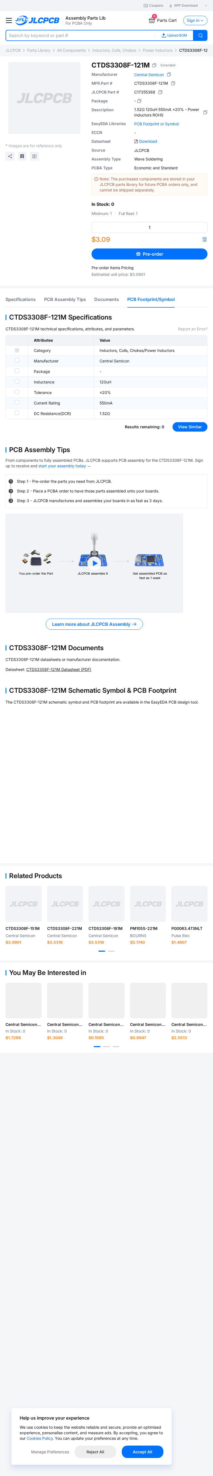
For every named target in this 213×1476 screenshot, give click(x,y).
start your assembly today (62, 465)
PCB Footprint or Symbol (156, 123)
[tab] (21, 299)
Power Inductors (158, 50)
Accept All (142, 1451)
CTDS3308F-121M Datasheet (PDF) (58, 669)
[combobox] (80, 35)
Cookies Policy (40, 1438)
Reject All (95, 1451)
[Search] (200, 35)
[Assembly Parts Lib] (38, 20)
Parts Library (38, 50)
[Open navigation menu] (9, 20)
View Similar (190, 426)
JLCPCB (13, 50)
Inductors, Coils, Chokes (114, 50)
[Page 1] (101, 951)
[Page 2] (111, 951)
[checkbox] (17, 350)
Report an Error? (192, 328)
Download (148, 141)
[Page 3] (116, 1046)
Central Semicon (149, 74)
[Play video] (94, 563)
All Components (71, 50)
